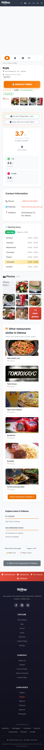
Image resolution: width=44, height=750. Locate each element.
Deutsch (22, 710)
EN (25, 3)
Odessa (10, 63)
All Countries (22, 620)
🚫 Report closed (25, 553)
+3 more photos (35, 313)
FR (33, 3)
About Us (22, 660)
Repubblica (5, 728)
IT (21, 3)
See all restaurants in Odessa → (22, 497)
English (22, 697)
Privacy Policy (22, 669)
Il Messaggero (16, 728)
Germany (22, 637)
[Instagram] (22, 605)
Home (4, 63)
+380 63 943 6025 (29, 201)
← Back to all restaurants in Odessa (22, 563)
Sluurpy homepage (12, 537)
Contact (22, 665)
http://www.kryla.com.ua (31, 207)
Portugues (22, 714)
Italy (22, 624)
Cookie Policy (22, 677)
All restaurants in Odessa (14, 533)
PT (42, 3)
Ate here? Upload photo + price (23, 116)
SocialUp (32, 732)
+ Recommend (8, 94)
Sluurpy (22, 645)
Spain (22, 633)
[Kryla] (7, 101)
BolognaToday (13, 732)
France (22, 628)
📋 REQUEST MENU (22, 84)
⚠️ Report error (11, 553)
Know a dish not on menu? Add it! (23, 122)
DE (38, 3)
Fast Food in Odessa (12, 521)
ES (29, 3)
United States (22, 641)
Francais (22, 705)
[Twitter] (28, 605)
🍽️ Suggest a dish (30, 548)
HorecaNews (27, 728)
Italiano (22, 692)
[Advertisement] (22, 31)
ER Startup (24, 732)
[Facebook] (16, 605)
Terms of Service (22, 673)
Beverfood (37, 728)
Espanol (22, 701)
